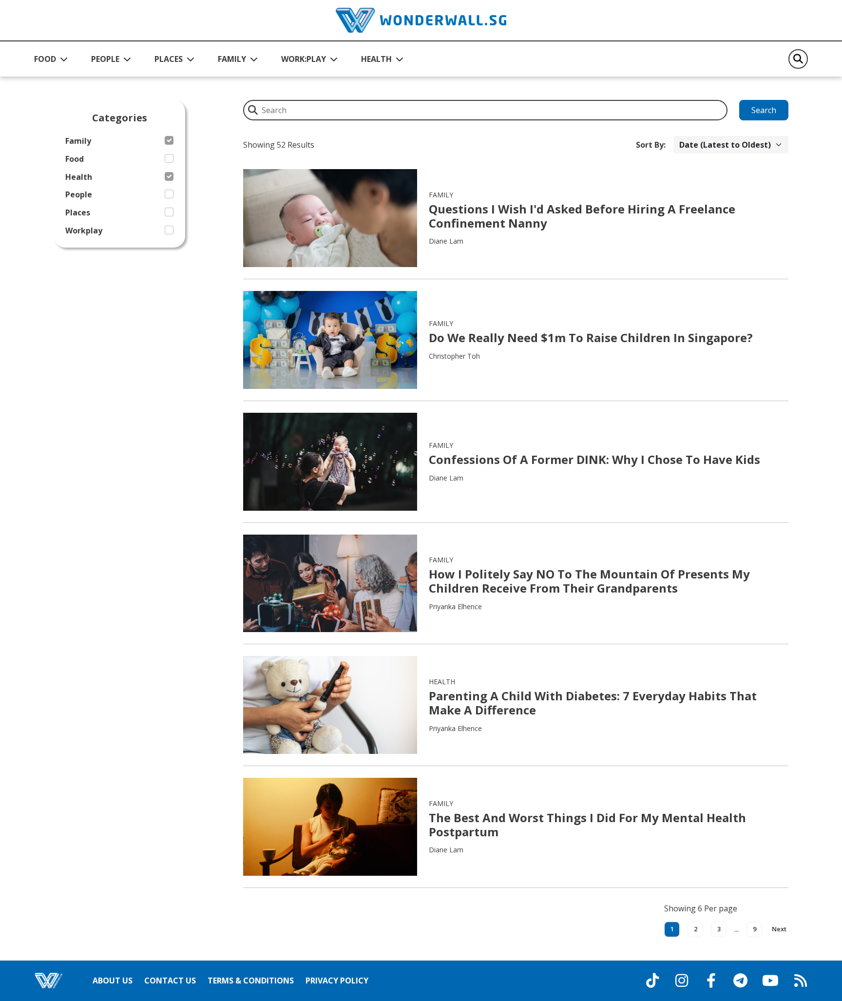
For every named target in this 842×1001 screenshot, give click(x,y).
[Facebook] (711, 980)
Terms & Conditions (251, 980)
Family (78, 141)
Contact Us (170, 980)
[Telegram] (740, 980)
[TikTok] (652, 980)
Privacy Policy (337, 980)
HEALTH (376, 59)
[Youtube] (770, 980)
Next (779, 928)
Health (78, 177)
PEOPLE (105, 59)
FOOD (45, 59)
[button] (51, 59)
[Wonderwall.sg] (421, 20)
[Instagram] (681, 980)
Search (763, 110)
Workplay (83, 231)
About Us (113, 980)
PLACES (168, 59)
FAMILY (232, 59)
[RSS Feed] (800, 980)
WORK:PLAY (303, 59)
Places (77, 213)
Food (74, 159)
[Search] (798, 59)
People (78, 195)
